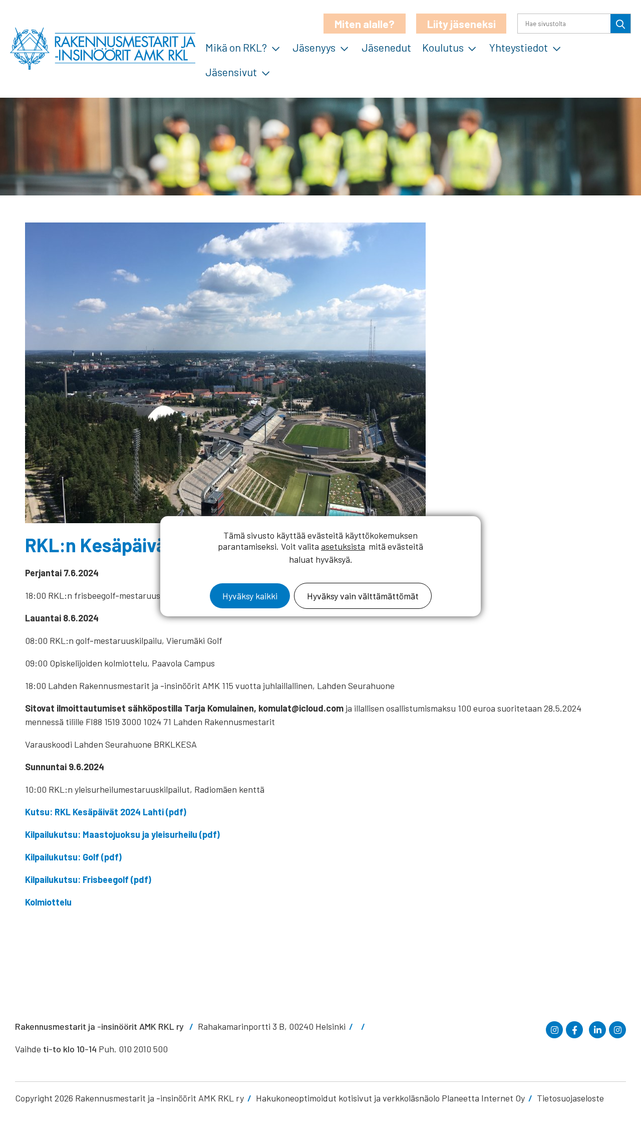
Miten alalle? (365, 23)
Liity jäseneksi (461, 23)
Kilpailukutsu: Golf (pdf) (73, 856)
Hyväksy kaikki (249, 595)
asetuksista (343, 546)
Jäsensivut (231, 71)
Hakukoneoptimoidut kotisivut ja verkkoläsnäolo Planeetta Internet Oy (390, 1097)
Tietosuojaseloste (570, 1097)
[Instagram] (554, 1029)
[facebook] (574, 1029)
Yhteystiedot (518, 47)
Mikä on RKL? (236, 47)
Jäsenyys (314, 47)
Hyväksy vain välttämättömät (363, 595)
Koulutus (443, 47)
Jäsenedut (386, 47)
